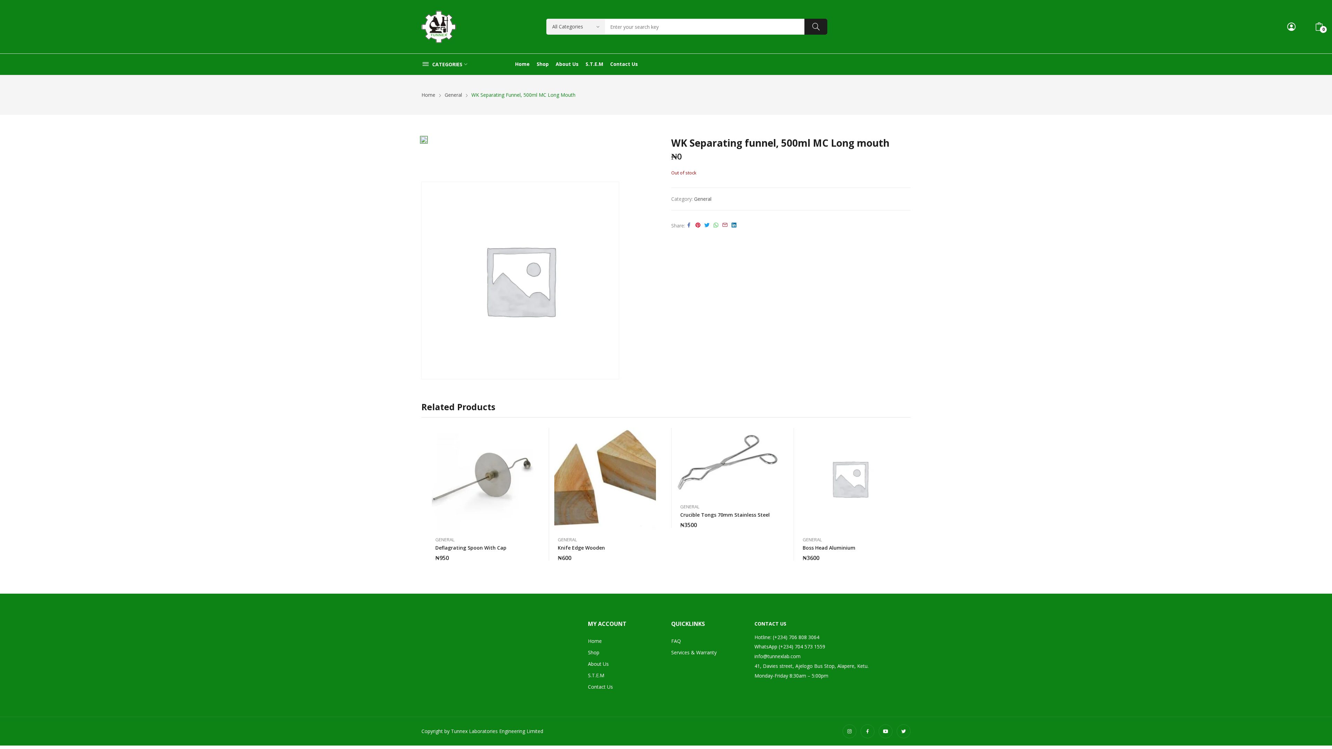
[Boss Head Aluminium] (850, 479)
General (702, 199)
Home (595, 641)
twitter (904, 731)
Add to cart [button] (530, 554)
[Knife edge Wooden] (605, 479)
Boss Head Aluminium (829, 547)
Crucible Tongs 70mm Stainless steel (725, 514)
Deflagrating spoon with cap (470, 547)
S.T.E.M (596, 675)
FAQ (676, 641)
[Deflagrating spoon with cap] (482, 479)
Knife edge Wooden (581, 547)
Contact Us (600, 686)
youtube (886, 731)
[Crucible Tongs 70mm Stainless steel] (727, 462)
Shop (593, 652)
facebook (867, 731)
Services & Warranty (694, 652)
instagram (849, 731)
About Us (598, 664)
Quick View (530, 435)
